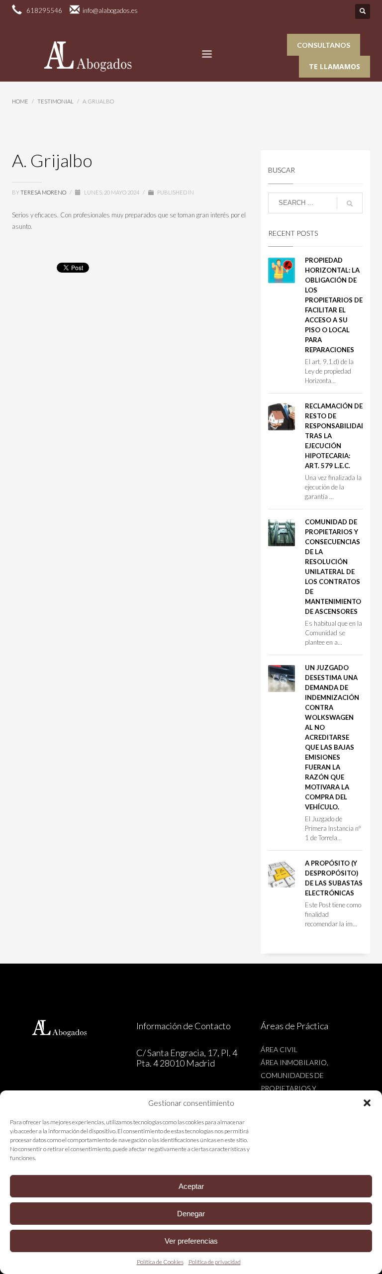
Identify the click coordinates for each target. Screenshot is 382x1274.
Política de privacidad (215, 1262)
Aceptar (191, 1186)
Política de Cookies (160, 1262)
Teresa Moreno (43, 192)
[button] (367, 1103)
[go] (350, 203)
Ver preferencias (191, 1241)
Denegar (191, 1213)
